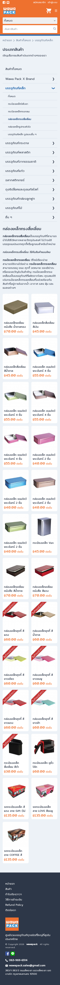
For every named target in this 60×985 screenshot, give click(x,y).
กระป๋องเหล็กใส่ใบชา (18, 104)
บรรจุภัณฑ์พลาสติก (17, 152)
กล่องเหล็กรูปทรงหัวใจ (19, 127)
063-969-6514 (18, 960)
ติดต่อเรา (10, 910)
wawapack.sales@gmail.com (26, 965)
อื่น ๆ (8, 217)
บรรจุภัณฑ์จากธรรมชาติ (20, 161)
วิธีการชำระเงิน (13, 900)
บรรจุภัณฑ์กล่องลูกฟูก (20, 198)
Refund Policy (14, 905)
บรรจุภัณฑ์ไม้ (13, 208)
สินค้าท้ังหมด (13, 69)
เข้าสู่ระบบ (52, 2)
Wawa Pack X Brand (19, 79)
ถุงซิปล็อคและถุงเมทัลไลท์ (21, 189)
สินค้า (8, 889)
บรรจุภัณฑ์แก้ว (14, 171)
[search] (54, 28)
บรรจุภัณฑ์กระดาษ (17, 143)
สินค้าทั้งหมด (23, 40)
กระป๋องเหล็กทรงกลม (19, 111)
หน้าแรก (7, 40)
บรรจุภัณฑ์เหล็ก (15, 88)
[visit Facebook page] (4, 2)
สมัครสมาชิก (39, 2)
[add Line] (13, 954)
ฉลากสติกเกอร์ (14, 180)
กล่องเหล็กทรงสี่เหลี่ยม (19, 119)
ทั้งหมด (12, 96)
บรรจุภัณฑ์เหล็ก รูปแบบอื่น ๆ (22, 134)
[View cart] (48, 10)
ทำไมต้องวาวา (13, 894)
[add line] (8, 2)
